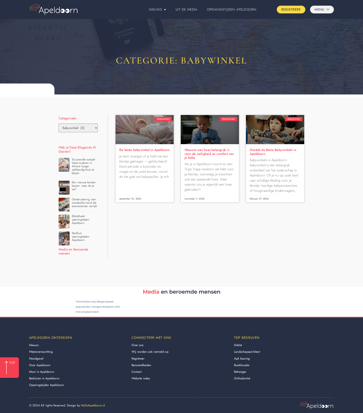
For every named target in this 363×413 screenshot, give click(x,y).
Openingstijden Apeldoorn (232, 9)
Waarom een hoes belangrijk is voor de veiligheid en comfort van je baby (209, 154)
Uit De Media (186, 9)
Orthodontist (242, 378)
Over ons (137, 345)
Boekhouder (242, 365)
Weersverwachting (41, 352)
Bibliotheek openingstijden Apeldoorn (80, 219)
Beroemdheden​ (141, 365)
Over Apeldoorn (39, 365)
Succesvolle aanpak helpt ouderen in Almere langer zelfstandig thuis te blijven (83, 166)
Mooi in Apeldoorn (41, 372)
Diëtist (238, 345)
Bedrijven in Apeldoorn (44, 378)
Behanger (240, 372)
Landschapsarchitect (247, 352)
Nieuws (155, 9)
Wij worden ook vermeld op (150, 352)
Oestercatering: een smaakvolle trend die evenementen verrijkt (84, 202)
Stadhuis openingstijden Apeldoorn (80, 236)
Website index (141, 378)
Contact (137, 372)
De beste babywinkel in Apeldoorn (144, 150)
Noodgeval (36, 358)
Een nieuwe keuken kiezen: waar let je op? (84, 185)
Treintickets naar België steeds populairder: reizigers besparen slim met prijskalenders (98, 306)
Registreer (138, 358)
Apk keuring (242, 358)
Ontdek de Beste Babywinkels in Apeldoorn (273, 152)
